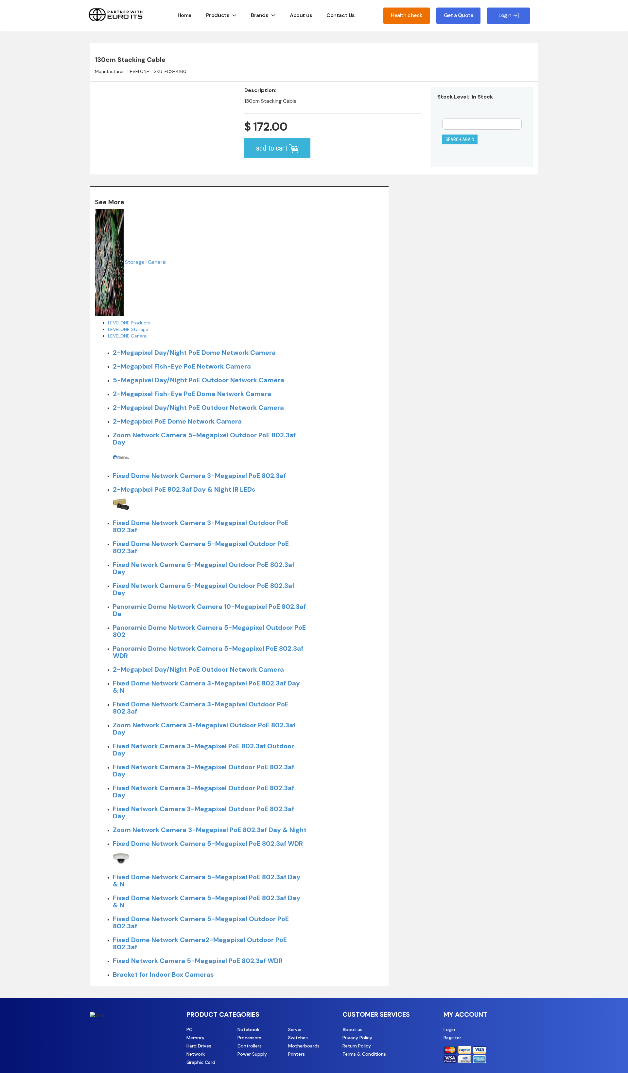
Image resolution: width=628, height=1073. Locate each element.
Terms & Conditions (364, 1054)
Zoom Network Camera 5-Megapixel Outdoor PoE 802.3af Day (204, 438)
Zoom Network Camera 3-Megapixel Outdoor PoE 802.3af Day (204, 729)
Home (185, 15)
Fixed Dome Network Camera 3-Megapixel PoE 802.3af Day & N (206, 687)
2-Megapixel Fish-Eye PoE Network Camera (182, 366)
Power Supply (252, 1054)
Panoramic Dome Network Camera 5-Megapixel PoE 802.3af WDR (208, 652)
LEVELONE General (128, 336)
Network (195, 1054)
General (157, 262)
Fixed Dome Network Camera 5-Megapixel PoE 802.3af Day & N (206, 880)
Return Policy (356, 1046)
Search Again (459, 139)
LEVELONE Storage (128, 329)
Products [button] (217, 15)
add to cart (272, 148)
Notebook (248, 1029)
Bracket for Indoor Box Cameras (163, 974)
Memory (195, 1038)
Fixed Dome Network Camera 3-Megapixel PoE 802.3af (199, 475)
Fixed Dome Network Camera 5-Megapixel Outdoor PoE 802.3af (201, 547)
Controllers (249, 1046)
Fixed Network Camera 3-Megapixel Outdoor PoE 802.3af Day (203, 770)
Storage (134, 262)
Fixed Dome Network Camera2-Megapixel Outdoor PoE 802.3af (200, 943)
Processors (249, 1038)
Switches (298, 1038)
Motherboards (304, 1046)
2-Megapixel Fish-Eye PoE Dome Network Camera (192, 394)
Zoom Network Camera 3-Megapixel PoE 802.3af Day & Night (209, 830)
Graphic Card (200, 1062)
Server (295, 1029)
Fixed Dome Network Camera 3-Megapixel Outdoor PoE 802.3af (200, 526)
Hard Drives (198, 1046)
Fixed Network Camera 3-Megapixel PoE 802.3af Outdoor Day (203, 749)
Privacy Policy (357, 1038)
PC (189, 1029)
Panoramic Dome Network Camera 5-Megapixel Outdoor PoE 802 (209, 631)
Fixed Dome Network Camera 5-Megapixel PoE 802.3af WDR (208, 843)
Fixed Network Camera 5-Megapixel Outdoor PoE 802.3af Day (203, 568)
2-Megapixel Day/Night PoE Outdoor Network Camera (198, 407)
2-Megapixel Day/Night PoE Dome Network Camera (194, 352)
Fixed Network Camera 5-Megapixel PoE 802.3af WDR (198, 960)
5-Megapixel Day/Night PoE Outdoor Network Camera (198, 380)
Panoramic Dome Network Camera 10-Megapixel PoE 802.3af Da (209, 610)
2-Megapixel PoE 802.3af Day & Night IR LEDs (184, 489)
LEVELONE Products (129, 323)
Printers (296, 1054)
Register (452, 1038)
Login (449, 1029)
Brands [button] (259, 15)
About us (301, 15)
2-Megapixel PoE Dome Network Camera (177, 421)
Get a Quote (458, 15)
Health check (406, 15)
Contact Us (340, 15)
